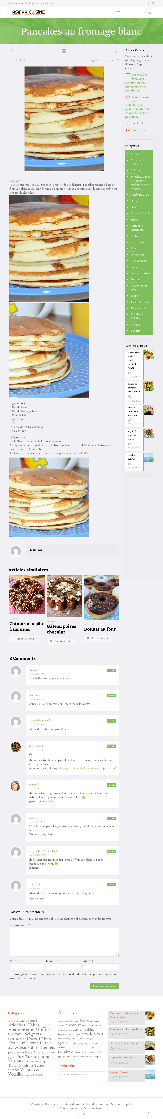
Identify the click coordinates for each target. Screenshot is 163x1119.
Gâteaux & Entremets (137, 228)
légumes (84, 1043)
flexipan (76, 1038)
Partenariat (137, 255)
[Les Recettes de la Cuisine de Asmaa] (28, 12)
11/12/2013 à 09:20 (37, 699)
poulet (94, 1047)
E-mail (51, 961)
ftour (87, 1038)
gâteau (76, 1043)
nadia (32, 695)
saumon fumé (87, 1052)
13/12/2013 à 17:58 (37, 888)
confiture (61, 1030)
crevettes (69, 1030)
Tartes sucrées (139, 308)
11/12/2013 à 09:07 (37, 674)
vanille (93, 1056)
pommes (88, 1047)
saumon (78, 1052)
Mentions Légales (121, 1104)
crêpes (81, 1030)
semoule (97, 1052)
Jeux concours (139, 242)
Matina (33, 884)
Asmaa (35, 550)
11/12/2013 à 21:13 (37, 822)
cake (91, 1021)
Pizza (134, 267)
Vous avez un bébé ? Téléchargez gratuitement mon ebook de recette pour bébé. (137, 107)
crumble (76, 1030)
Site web (88, 961)
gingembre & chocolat (42, 851)
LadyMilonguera (38, 720)
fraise (82, 1038)
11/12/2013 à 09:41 (37, 724)
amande (61, 1021)
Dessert (135, 201)
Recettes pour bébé (139, 288)
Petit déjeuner (139, 261)
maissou (33, 745)
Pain (133, 248)
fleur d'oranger (65, 1038)
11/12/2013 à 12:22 (37, 749)
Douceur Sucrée (140, 213)
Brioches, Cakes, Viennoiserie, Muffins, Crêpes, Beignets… (141, 183)
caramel (61, 1025)
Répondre (111, 670)
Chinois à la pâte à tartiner (26, 627)
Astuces (135, 154)
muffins (61, 1047)
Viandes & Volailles (137, 316)
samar (32, 784)
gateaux (93, 1038)
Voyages (136, 325)
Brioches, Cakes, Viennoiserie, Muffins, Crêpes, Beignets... (30, 1029)
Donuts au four (100, 629)
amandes (70, 1021)
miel (96, 1043)
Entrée (134, 220)
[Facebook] (149, 3)
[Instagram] (153, 3)
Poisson (135, 279)
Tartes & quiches (141, 302)
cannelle (97, 1021)
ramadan (64, 1052)
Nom (13, 961)
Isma (32, 669)
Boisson (135, 170)
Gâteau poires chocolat (61, 629)
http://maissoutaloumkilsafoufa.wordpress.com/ (87, 768)
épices (98, 1056)
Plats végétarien (140, 273)
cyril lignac (76, 1034)
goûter (64, 1042)
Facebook (137, 123)
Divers (134, 207)
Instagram (138, 130)
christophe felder (88, 1025)
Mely (32, 817)
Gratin (134, 236)
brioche (84, 1021)
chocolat (73, 1025)
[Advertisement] (144, 528)
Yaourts (135, 331)
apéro (77, 1021)
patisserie (75, 1047)
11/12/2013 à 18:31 (37, 788)
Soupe (134, 296)
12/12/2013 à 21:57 (37, 855)
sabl (72, 1052)
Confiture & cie (140, 195)
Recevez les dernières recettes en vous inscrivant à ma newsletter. (136, 83)
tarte (86, 1056)
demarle (87, 1034)
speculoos (64, 1056)
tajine (81, 1056)
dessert (98, 1034)
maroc (91, 1043)
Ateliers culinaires (136, 162)
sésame (75, 1056)
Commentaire (19, 925)
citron (98, 1025)
